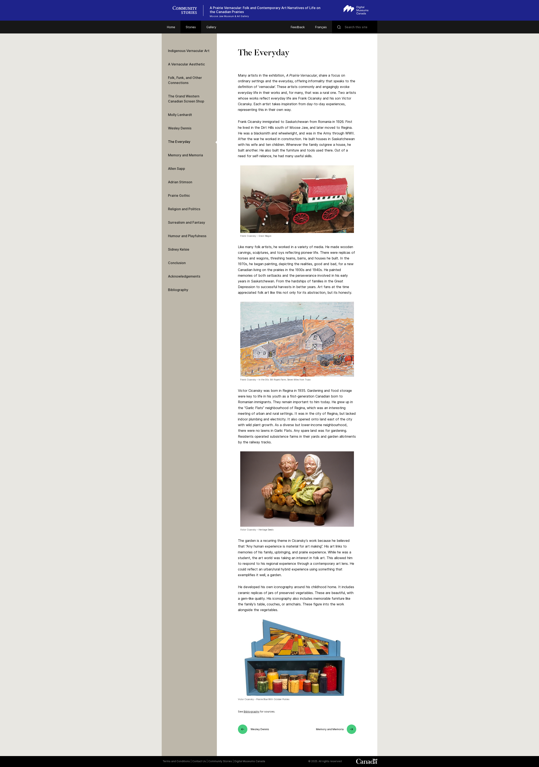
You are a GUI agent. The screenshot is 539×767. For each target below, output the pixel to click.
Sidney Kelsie (178, 249)
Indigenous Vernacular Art (188, 51)
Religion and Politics (184, 209)
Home (171, 27)
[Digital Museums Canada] (356, 10)
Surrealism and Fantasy (186, 222)
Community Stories (220, 761)
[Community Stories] (187, 10)
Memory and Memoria (185, 155)
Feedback (298, 27)
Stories (191, 27)
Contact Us (199, 761)
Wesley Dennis (179, 128)
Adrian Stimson (180, 182)
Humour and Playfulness (187, 236)
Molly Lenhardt (180, 115)
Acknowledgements (184, 276)
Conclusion (177, 263)
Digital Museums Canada (249, 761)
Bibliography (251, 711)
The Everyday (179, 142)
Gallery (211, 27)
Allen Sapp (176, 168)
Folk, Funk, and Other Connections (185, 80)
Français (321, 27)
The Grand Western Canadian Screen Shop (186, 98)
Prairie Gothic (179, 195)
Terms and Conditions (176, 761)
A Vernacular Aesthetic (186, 64)
